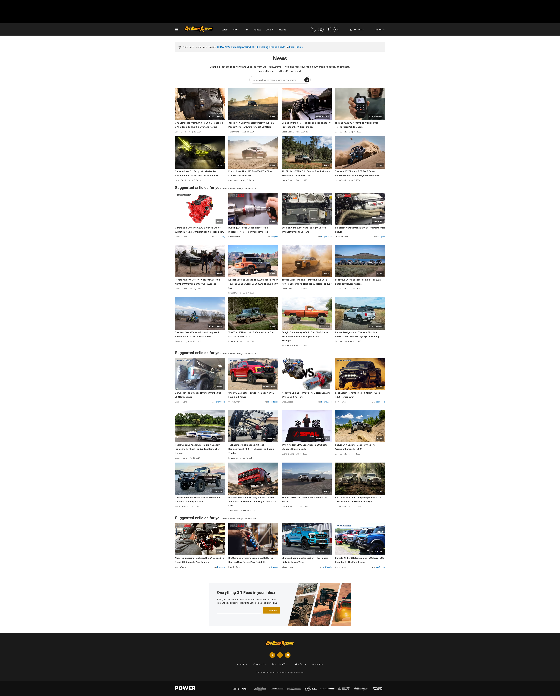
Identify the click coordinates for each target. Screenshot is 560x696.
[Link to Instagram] (321, 29)
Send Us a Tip (279, 664)
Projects (257, 29)
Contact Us (259, 664)
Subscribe (271, 610)
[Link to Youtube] (336, 29)
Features (281, 29)
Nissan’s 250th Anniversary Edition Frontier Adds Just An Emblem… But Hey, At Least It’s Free (252, 501)
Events (269, 29)
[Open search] (313, 29)
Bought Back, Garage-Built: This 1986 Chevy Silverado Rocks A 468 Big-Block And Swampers (305, 336)
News (236, 29)
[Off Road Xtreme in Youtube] (287, 655)
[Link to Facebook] (328, 29)
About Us (242, 664)
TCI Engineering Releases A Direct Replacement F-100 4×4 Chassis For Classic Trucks (251, 448)
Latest (225, 29)
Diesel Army (220, 236)
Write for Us (299, 664)
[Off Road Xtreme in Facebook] (280, 655)
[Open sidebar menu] (176, 29)
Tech (245, 29)
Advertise (317, 664)
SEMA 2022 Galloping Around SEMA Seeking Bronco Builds (251, 47)
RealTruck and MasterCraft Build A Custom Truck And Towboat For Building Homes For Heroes (197, 448)
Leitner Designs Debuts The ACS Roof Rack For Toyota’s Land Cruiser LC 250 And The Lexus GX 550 (253, 283)
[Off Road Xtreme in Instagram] (272, 655)
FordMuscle (296, 47)
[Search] (306, 79)
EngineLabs (326, 236)
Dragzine (274, 236)
